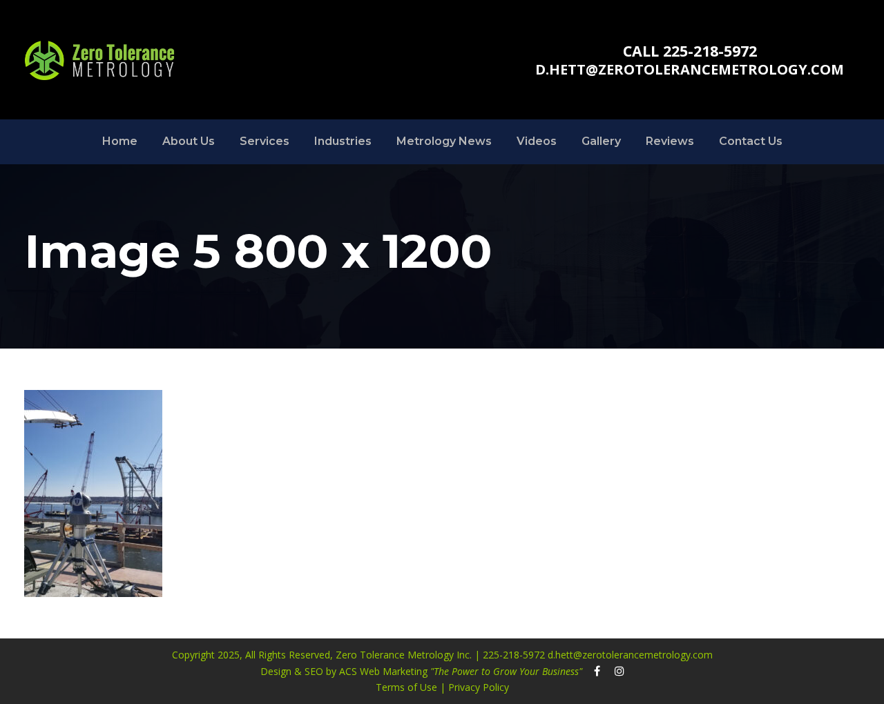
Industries (343, 141)
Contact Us (750, 141)
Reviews (670, 141)
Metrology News (444, 141)
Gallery (601, 141)
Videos (537, 141)
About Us (188, 141)
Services (264, 141)
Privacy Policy (477, 687)
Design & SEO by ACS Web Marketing (421, 671)
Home (119, 141)
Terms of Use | (410, 687)
